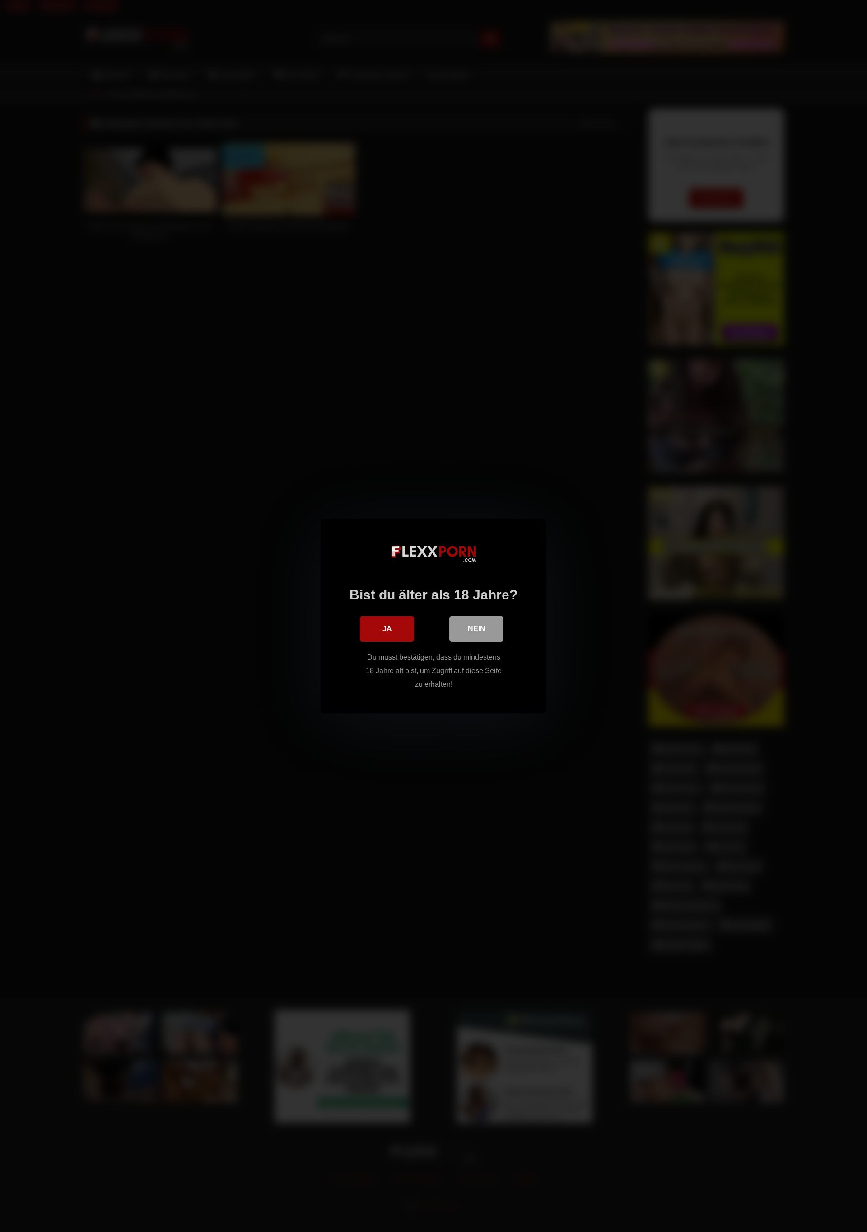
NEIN (476, 629)
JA (387, 629)
